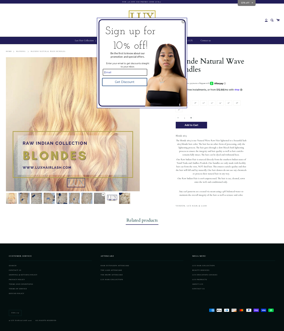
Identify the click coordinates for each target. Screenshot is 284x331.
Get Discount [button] (124, 82)
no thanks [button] (142, 93)
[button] (183, 21)
